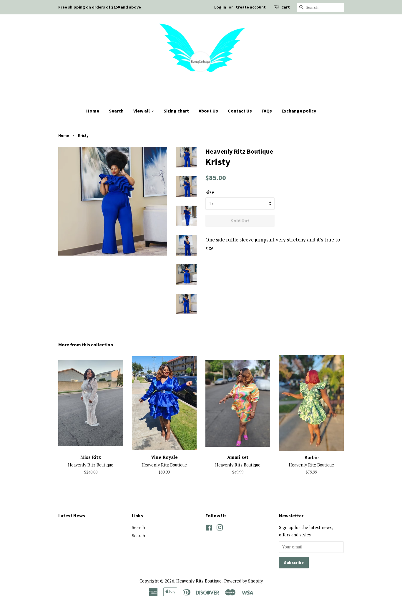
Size (209, 192)
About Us (208, 111)
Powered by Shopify (243, 581)
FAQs (267, 111)
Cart (285, 7)
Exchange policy (299, 111)
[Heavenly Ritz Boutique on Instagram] (219, 528)
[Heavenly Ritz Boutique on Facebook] (208, 528)
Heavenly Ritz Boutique (199, 581)
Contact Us (240, 111)
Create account (251, 7)
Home (92, 111)
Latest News (71, 515)
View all (142, 111)
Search (116, 111)
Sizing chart (176, 111)
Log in (220, 7)
